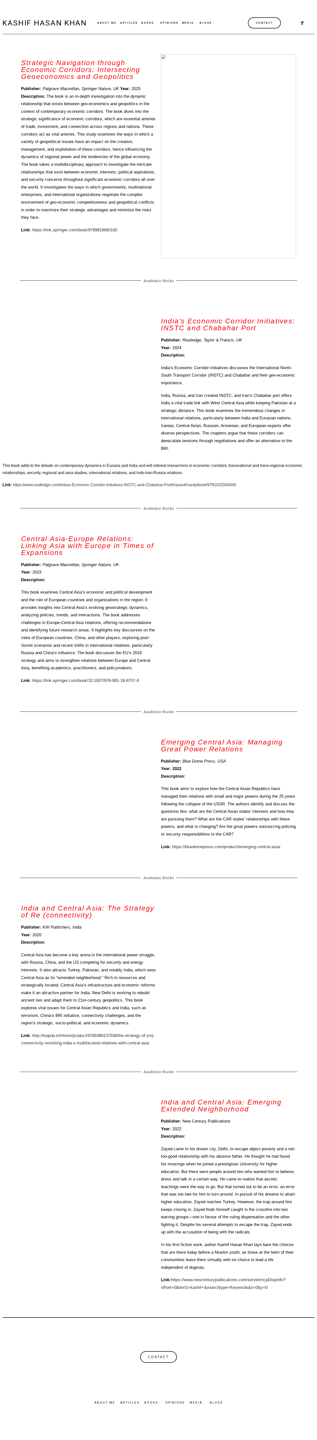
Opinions (169, 22)
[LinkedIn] (310, 23)
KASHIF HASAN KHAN (44, 23)
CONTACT (264, 22)
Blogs (206, 22)
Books (147, 22)
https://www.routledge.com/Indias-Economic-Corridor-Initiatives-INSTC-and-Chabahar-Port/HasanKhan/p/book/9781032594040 (124, 485)
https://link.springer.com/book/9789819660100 (74, 230)
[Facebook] (293, 23)
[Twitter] (302, 23)
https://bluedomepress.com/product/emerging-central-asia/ (226, 846)
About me (107, 22)
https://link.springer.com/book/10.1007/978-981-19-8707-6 (85, 680)
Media (188, 22)
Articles (129, 22)
